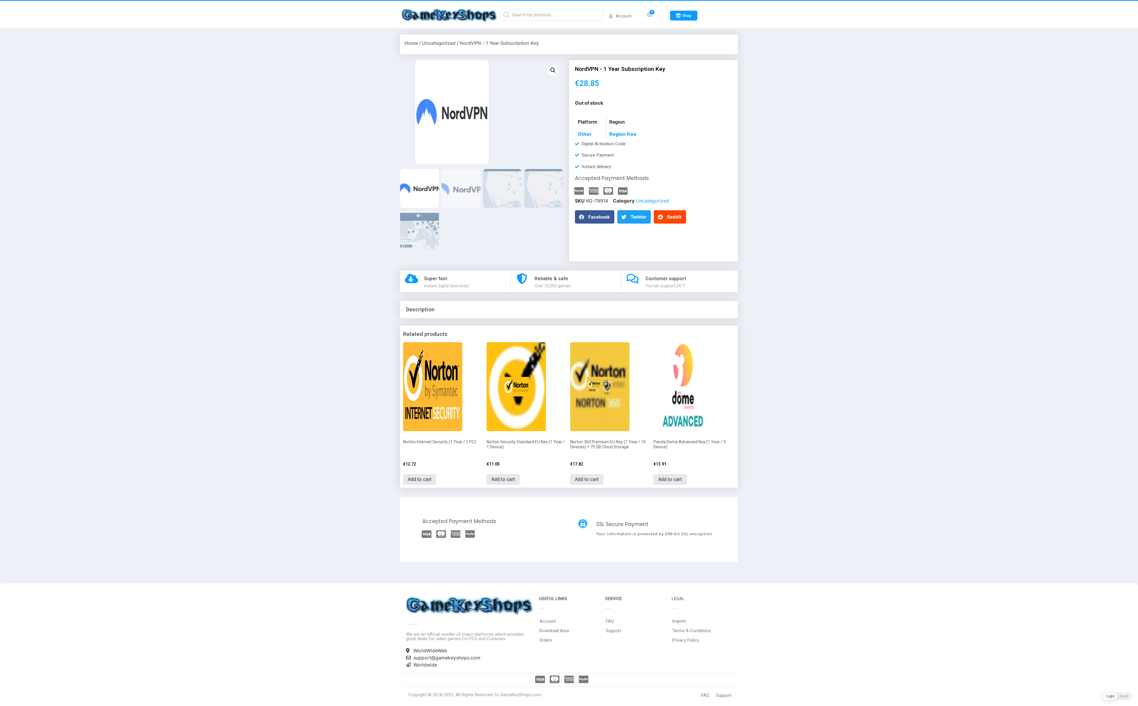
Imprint (679, 621)
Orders (545, 640)
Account (547, 621)
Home (411, 43)
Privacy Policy (685, 640)
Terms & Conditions (691, 630)
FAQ (610, 621)
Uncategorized (438, 43)
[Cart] (649, 14)
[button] (683, 15)
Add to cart (419, 479)
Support (613, 630)
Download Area (554, 630)
